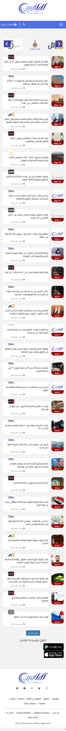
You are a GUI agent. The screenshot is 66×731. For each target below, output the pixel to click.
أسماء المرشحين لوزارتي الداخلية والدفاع (30, 483)
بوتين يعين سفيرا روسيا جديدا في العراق (31, 617)
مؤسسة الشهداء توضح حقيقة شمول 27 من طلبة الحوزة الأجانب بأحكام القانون (26, 63)
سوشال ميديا (30, 703)
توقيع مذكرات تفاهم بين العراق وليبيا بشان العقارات (29, 599)
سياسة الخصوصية (41, 713)
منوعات (41, 703)
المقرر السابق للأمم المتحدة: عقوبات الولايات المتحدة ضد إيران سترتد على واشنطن (29, 465)
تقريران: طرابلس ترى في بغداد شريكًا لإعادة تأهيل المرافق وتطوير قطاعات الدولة (27, 178)
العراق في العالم (34, 699)
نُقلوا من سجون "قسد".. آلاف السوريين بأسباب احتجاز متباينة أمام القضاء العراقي (28, 159)
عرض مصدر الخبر (17, 69)
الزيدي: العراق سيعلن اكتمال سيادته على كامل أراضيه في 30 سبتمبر (28, 216)
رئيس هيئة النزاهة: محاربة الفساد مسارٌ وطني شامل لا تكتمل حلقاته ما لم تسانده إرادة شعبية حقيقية (26, 120)
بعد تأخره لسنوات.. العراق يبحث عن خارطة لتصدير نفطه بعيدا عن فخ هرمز (27, 331)
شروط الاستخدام (24, 713)
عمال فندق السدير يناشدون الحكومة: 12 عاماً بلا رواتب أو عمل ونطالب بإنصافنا (27, 82)
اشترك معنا (33, 717)
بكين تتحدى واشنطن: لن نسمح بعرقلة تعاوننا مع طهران (27, 388)
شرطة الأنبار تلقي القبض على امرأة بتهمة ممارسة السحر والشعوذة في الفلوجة (26, 254)
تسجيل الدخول (7, 24)
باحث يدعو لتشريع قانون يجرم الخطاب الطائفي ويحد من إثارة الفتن (26, 503)
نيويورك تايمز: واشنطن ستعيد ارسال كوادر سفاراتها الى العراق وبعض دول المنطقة (26, 350)
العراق (46, 699)
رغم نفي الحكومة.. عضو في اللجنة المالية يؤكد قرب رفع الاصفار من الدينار (28, 522)
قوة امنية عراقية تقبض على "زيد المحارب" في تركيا (26, 272)
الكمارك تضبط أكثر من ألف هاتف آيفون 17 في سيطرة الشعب (28, 369)
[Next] (58, 43)
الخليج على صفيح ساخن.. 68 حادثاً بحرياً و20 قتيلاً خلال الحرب (27, 446)
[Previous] (7, 43)
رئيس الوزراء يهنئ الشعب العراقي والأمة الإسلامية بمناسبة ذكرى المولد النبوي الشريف (26, 561)
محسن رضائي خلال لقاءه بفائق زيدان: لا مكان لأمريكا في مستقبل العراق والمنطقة (28, 197)
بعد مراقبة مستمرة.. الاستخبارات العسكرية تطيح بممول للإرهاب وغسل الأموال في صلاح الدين (27, 580)
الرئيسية (55, 699)
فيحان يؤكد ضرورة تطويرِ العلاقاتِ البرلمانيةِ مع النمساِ (28, 542)
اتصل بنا (10, 713)
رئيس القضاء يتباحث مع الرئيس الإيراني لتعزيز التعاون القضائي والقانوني (29, 140)
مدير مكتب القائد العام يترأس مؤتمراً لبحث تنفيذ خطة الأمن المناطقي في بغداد (28, 101)
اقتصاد (21, 699)
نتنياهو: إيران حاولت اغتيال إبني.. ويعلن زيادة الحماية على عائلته (26, 235)
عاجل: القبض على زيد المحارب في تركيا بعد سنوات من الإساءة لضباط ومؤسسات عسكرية (27, 293)
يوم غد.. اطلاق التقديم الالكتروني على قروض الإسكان (28, 408)
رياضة (12, 699)
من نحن (55, 713)
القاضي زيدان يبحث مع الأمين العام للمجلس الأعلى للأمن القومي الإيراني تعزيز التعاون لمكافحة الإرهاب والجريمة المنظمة (26, 312)
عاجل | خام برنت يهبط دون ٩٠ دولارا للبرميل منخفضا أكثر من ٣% (26, 427)
